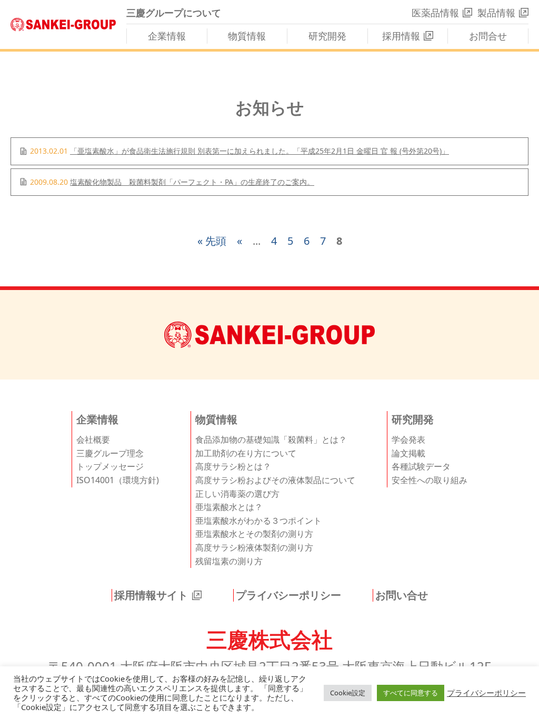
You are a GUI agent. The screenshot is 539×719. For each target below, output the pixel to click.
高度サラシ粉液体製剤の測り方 (254, 547)
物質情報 (247, 35)
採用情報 (401, 35)
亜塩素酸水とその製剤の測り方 (254, 534)
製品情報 (496, 12)
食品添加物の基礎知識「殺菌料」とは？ (271, 439)
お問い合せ (401, 595)
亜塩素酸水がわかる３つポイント (258, 520)
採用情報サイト (151, 595)
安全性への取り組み (429, 480)
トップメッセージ (110, 466)
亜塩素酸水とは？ (229, 507)
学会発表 (408, 439)
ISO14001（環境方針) (117, 480)
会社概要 (93, 439)
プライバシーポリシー (288, 595)
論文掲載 (408, 453)
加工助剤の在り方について (245, 453)
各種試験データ (421, 466)
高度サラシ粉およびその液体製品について (275, 480)
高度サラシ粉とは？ (233, 466)
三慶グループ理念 (110, 453)
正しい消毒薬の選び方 (237, 494)
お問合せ (488, 35)
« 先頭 (211, 241)
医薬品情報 (435, 12)
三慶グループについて (173, 12)
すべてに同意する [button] (410, 692)
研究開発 (327, 35)
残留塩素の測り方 (229, 561)
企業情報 (167, 35)
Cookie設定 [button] (347, 692)
